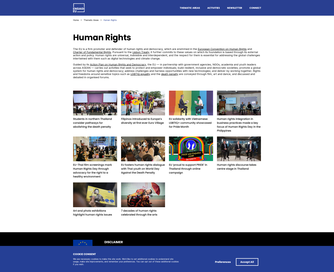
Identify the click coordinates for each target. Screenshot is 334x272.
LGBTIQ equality (140, 74)
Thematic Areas (91, 20)
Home (76, 20)
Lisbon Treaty (140, 52)
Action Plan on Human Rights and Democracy (118, 64)
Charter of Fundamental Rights (92, 52)
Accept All (247, 262)
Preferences (223, 262)
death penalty (169, 74)
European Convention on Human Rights (222, 49)
